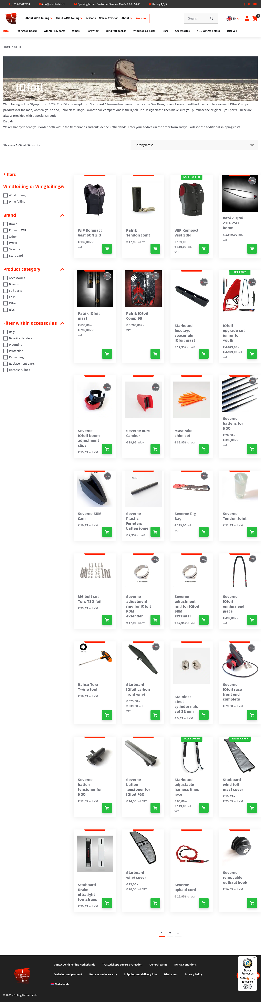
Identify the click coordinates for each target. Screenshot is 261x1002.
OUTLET (232, 31)
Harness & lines (19, 370)
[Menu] (254, 958)
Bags (12, 332)
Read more (252, 620)
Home (7, 47)
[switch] (247, 986)
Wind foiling (17, 195)
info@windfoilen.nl (53, 4)
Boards (14, 284)
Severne (14, 249)
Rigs (165, 31)
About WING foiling (37, 18)
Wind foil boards (116, 31)
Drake (13, 224)
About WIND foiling (67, 18)
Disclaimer (171, 974)
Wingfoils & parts (54, 31)
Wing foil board (27, 31)
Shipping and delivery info (140, 974)
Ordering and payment (68, 974)
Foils (12, 297)
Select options (107, 249)
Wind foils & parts (144, 31)
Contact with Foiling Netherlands (74, 964)
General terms (158, 964)
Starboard (16, 255)
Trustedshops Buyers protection (122, 964)
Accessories (182, 31)
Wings (76, 31)
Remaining (16, 357)
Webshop (141, 18)
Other (13, 236)
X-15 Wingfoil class (208, 31)
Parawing (92, 31)
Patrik (13, 243)
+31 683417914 (21, 4)
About (125, 18)
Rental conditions (185, 964)
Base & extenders (20, 338)
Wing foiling (17, 201)
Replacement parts (22, 363)
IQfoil (6, 31)
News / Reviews (108, 18)
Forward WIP (18, 230)
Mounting (15, 344)
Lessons (91, 18)
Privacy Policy (193, 974)
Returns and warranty (103, 974)
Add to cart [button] (155, 249)
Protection (16, 351)
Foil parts (15, 290)
